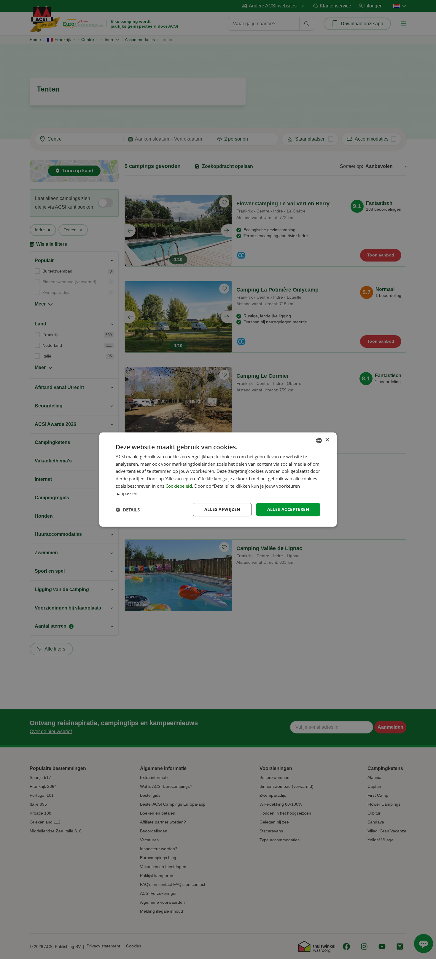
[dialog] (218, 479)
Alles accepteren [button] (288, 509)
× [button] (327, 440)
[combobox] (319, 440)
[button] (128, 509)
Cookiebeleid (179, 486)
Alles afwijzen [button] (222, 509)
